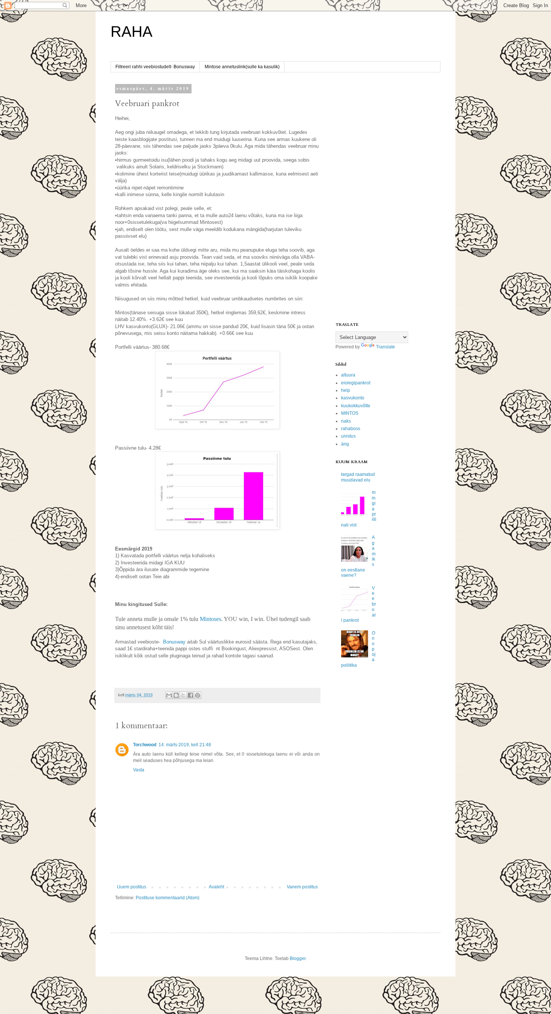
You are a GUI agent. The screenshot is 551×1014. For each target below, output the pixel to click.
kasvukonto (352, 397)
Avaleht (216, 887)
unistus (348, 436)
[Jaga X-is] (183, 695)
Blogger (297, 958)
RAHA (132, 31)
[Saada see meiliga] (169, 695)
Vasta (138, 769)
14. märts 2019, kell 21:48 (185, 744)
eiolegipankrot (355, 383)
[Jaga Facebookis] (190, 695)
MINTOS (349, 413)
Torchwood (144, 744)
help (345, 390)
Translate (385, 347)
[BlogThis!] (176, 695)
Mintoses (210, 619)
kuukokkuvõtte (355, 405)
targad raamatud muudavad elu (358, 477)
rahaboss (350, 428)
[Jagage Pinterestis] (197, 695)
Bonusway (174, 642)
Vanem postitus (302, 887)
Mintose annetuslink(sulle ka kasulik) (242, 66)
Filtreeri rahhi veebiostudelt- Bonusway (155, 66)
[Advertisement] (382, 198)
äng (345, 444)
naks (346, 421)
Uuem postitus (131, 887)
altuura (348, 375)
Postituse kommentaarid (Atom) (167, 897)
